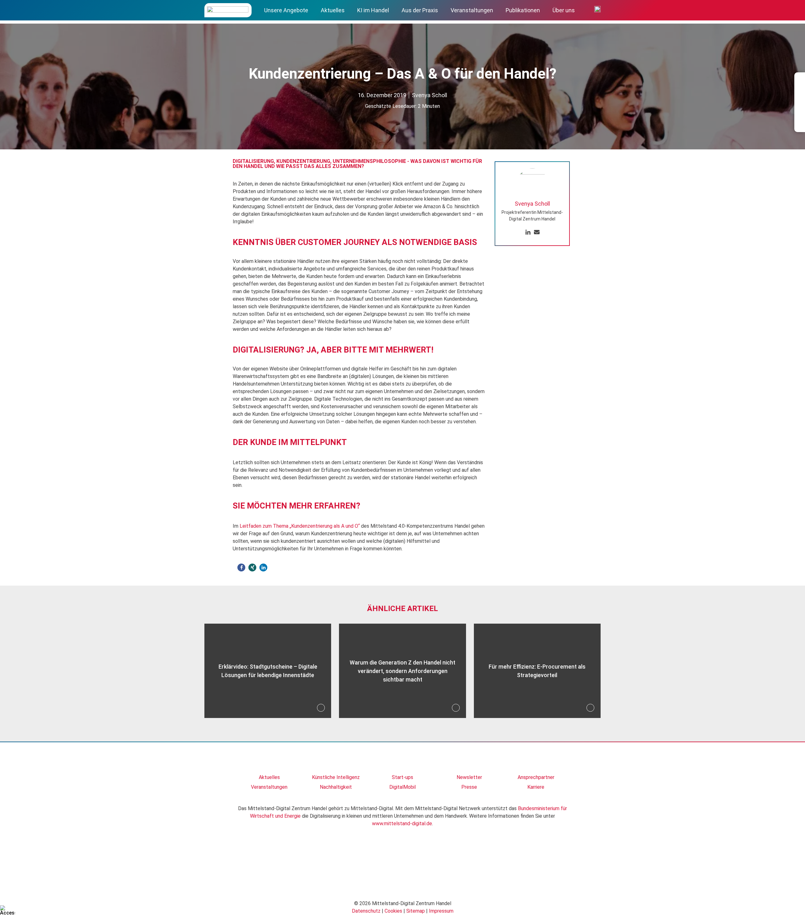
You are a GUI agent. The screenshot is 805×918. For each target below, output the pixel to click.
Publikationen (523, 10)
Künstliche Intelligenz (336, 777)
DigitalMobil (402, 787)
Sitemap (415, 911)
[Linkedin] (528, 232)
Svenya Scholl (429, 95)
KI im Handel (373, 10)
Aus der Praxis (420, 10)
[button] (241, 567)
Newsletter (469, 777)
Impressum (441, 911)
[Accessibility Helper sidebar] (7, 910)
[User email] (537, 232)
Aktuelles (333, 10)
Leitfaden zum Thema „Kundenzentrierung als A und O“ (300, 526)
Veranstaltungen (472, 10)
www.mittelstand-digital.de (402, 823)
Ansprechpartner (536, 777)
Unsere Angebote (286, 10)
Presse (469, 787)
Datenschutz (366, 911)
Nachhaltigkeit (336, 787)
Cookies (393, 911)
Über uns (563, 10)
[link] (269, 761)
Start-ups (402, 777)
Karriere (535, 787)
